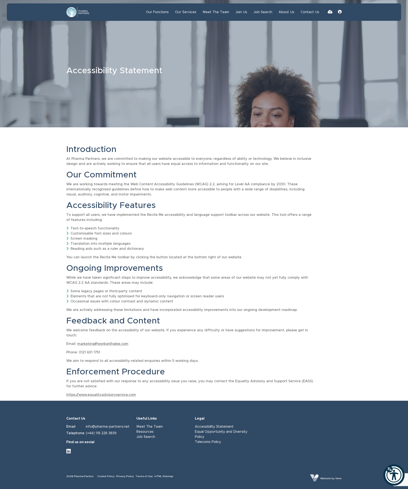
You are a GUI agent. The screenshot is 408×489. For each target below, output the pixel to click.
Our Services (185, 12)
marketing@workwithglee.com (102, 344)
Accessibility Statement (214, 426)
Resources (145, 431)
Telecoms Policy (208, 442)
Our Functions (157, 12)
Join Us (241, 12)
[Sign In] (340, 12)
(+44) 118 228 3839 (101, 433)
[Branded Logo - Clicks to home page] (77, 12)
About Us (286, 12)
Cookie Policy (106, 476)
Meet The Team (216, 12)
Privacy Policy (125, 476)
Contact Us (310, 12)
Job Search (263, 12)
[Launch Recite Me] (394, 475)
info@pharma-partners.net (107, 426)
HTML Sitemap (163, 476)
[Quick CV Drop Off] (330, 12)
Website (325, 478)
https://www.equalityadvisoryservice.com (101, 394)
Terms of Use (144, 476)
